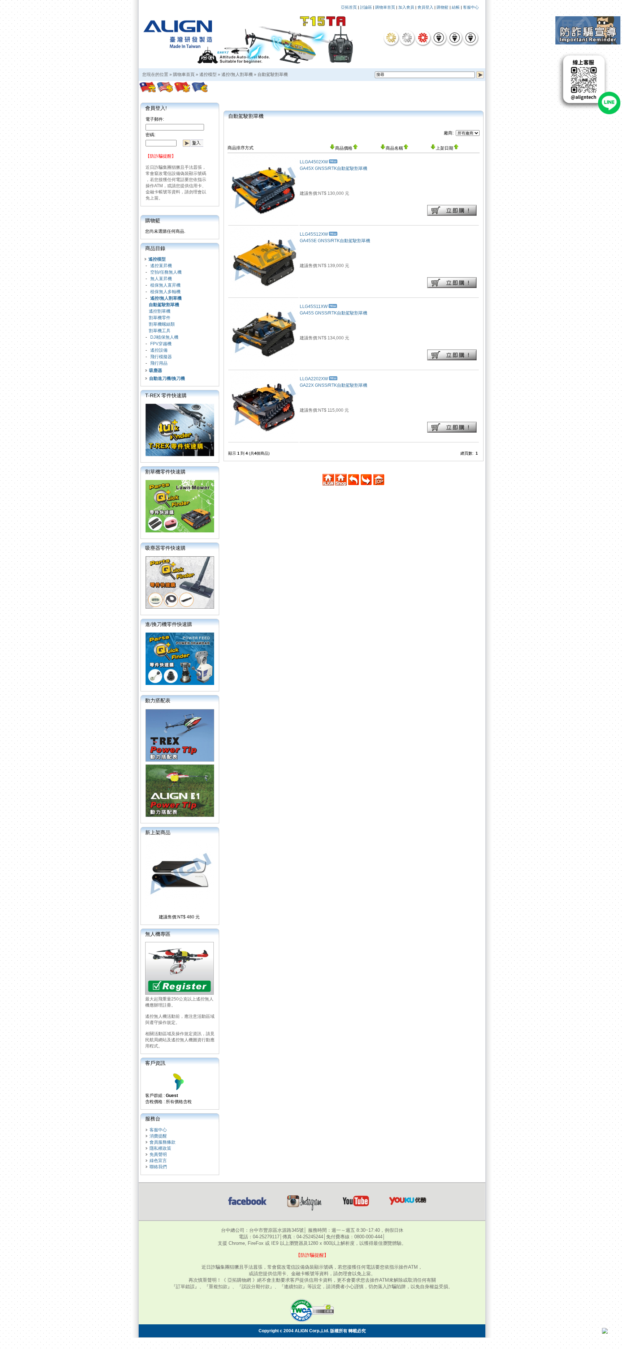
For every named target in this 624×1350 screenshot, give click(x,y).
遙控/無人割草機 (237, 74)
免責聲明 (158, 1154)
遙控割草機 (159, 311)
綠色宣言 (158, 1160)
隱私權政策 (160, 1148)
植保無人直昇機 (165, 285)
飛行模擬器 (161, 356)
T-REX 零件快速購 (166, 395)
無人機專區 (157, 934)
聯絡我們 (158, 1166)
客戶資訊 (155, 1063)
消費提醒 (158, 1136)
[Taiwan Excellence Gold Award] (391, 37)
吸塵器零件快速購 (165, 548)
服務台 (152, 1119)
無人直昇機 (161, 278)
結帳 (456, 7)
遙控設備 (159, 350)
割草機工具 (159, 330)
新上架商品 (157, 832)
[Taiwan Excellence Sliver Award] (407, 37)
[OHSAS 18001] (470, 37)
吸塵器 (155, 370)
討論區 (366, 7)
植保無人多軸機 (165, 291)
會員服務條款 (163, 1142)
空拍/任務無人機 (166, 272)
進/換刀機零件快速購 (168, 624)
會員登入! (156, 108)
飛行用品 (159, 363)
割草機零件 (159, 317)
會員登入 (425, 7)
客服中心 (471, 7)
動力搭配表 (157, 700)
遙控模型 (208, 74)
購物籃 (442, 7)
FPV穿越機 (161, 343)
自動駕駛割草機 (272, 74)
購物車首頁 (385, 7)
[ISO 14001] (454, 37)
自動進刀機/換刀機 (167, 378)
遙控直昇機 (161, 265)
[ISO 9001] (439, 37)
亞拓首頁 (349, 7)
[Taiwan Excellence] (423, 37)
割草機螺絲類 (162, 324)
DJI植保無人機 (164, 337)
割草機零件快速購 (165, 472)
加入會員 (406, 7)
